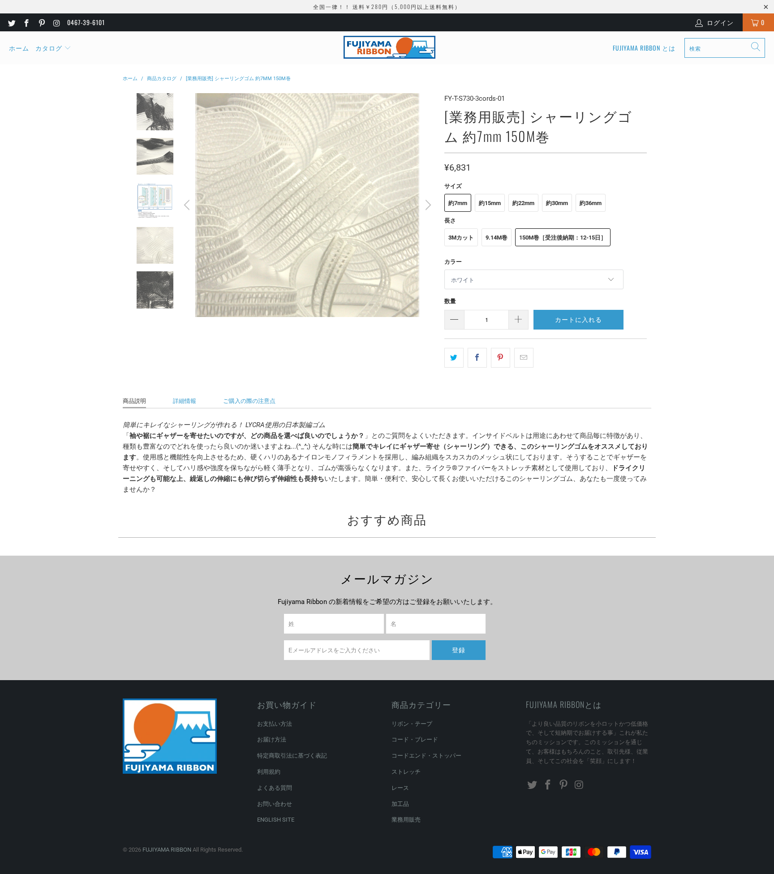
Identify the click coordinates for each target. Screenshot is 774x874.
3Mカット (461, 237)
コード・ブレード (414, 739)
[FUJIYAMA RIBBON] (389, 48)
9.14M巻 (496, 237)
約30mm (557, 203)
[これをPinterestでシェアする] (500, 358)
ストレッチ (406, 771)
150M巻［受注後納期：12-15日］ (562, 237)
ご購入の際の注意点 (249, 401)
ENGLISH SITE (275, 819)
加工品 (400, 804)
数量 (450, 301)
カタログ (48, 47)
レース (400, 787)
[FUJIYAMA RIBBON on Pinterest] (41, 22)
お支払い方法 (274, 723)
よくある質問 (274, 787)
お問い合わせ (274, 804)
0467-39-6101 (86, 22)
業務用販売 (406, 819)
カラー (453, 261)
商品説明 (134, 401)
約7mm (457, 203)
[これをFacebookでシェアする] (477, 358)
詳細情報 (184, 401)
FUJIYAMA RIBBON (166, 849)
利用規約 (268, 771)
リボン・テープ (411, 723)
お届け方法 (271, 739)
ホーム (19, 47)
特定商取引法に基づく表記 (292, 755)
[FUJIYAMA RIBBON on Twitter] (11, 22)
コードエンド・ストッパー (426, 755)
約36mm (591, 203)
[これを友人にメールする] (523, 358)
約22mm (523, 203)
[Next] (427, 205)
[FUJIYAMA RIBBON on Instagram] (56, 22)
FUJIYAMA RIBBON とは (644, 47)
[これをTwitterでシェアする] (454, 358)
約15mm (490, 203)
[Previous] (188, 205)
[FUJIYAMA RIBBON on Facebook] (26, 22)
